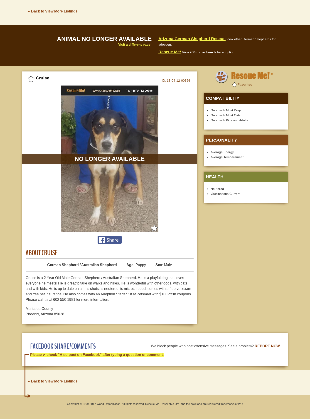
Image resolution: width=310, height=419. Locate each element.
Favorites (245, 84)
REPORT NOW (267, 346)
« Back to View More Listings (53, 11)
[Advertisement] (205, 12)
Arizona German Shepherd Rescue (192, 39)
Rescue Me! (169, 52)
